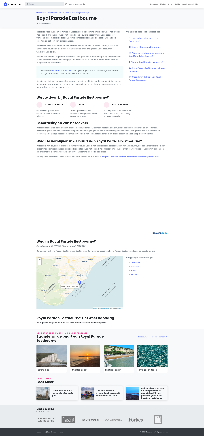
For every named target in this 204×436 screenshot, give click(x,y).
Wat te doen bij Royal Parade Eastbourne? (143, 40)
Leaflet (95, 308)
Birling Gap (43, 370)
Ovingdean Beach (148, 370)
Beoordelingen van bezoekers (146, 47)
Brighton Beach (79, 370)
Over (170, 4)
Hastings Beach (113, 370)
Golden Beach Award (183, 4)
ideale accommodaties (61, 70)
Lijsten (163, 4)
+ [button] (39, 259)
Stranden (154, 4)
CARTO (119, 308)
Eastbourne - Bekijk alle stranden (151, 337)
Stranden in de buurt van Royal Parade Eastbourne (145, 78)
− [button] (39, 262)
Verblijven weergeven (75, 4)
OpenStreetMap (104, 308)
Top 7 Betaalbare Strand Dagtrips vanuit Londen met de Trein (108, 393)
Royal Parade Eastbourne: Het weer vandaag (147, 69)
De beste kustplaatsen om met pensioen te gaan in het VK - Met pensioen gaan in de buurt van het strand (152, 393)
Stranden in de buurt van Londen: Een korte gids (62, 393)
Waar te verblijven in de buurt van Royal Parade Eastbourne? (146, 54)
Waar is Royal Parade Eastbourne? (147, 62)
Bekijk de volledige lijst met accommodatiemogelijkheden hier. (130, 156)
